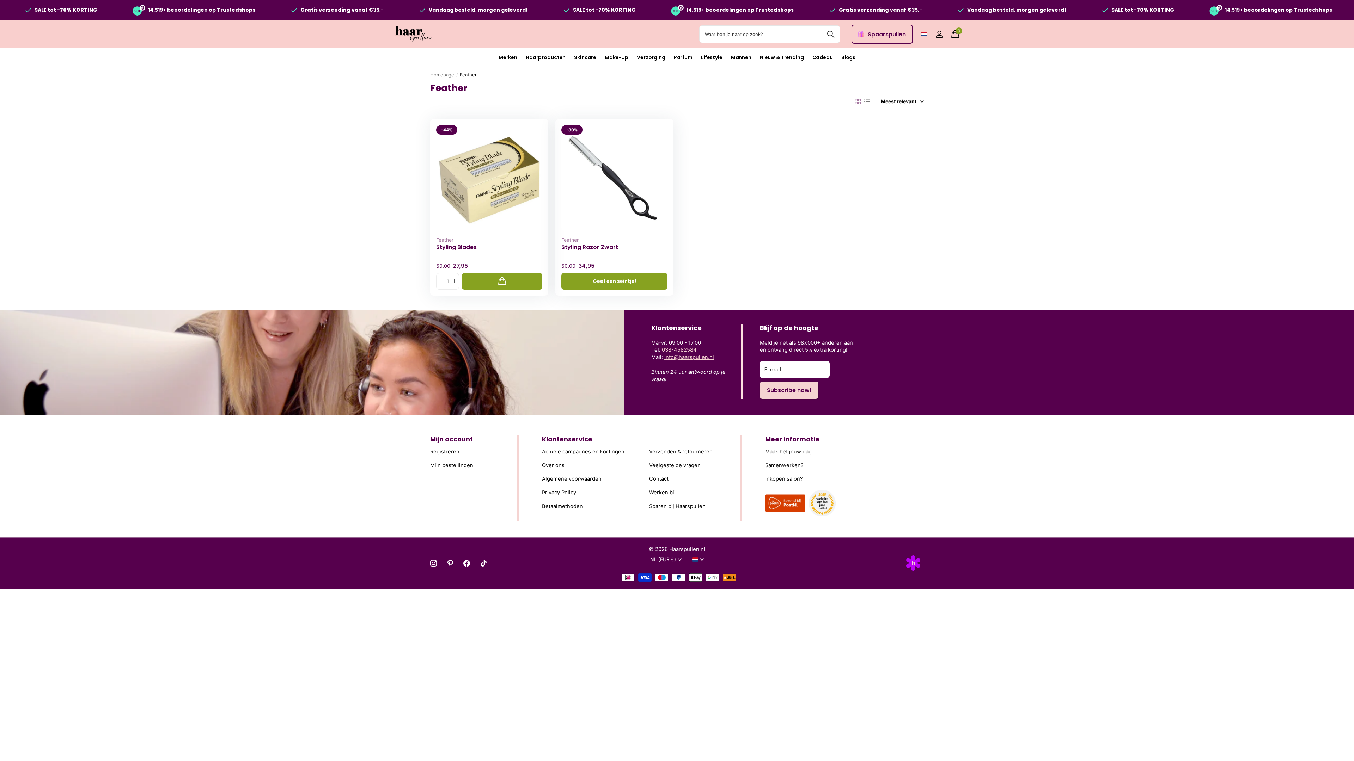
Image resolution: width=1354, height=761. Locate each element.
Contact (659, 479)
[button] (454, 281)
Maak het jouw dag (788, 451)
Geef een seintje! (614, 281)
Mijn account (451, 439)
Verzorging (651, 57)
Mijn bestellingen (451, 465)
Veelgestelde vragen (675, 465)
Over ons (553, 465)
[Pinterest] (450, 563)
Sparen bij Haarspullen (677, 506)
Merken (508, 57)
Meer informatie (792, 439)
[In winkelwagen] (502, 281)
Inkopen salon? (784, 479)
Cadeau (822, 57)
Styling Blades (456, 247)
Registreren (444, 451)
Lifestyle (711, 57)
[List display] (867, 101)
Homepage (442, 75)
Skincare (585, 57)
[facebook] (466, 563)
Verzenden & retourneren (681, 451)
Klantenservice (567, 439)
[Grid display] (858, 101)
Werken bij (662, 492)
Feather (444, 240)
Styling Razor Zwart (589, 247)
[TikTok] (484, 563)
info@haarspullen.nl (689, 357)
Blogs (848, 57)
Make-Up (616, 57)
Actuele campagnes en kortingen (583, 451)
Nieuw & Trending (782, 57)
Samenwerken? (784, 465)
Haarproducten (546, 57)
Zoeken (830, 34)
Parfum (683, 57)
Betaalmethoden (562, 506)
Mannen (741, 57)
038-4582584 (679, 350)
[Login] (939, 34)
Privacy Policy (559, 492)
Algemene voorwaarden (572, 479)
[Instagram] (433, 563)
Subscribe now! (789, 390)
